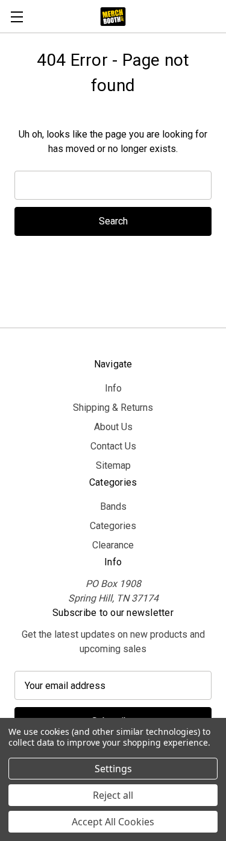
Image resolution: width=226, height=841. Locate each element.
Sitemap (113, 465)
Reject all (113, 795)
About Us (113, 427)
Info (113, 388)
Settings (113, 768)
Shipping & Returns (113, 407)
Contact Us (113, 446)
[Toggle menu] (16, 16)
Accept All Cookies (113, 821)
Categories (113, 526)
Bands (113, 506)
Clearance (113, 545)
